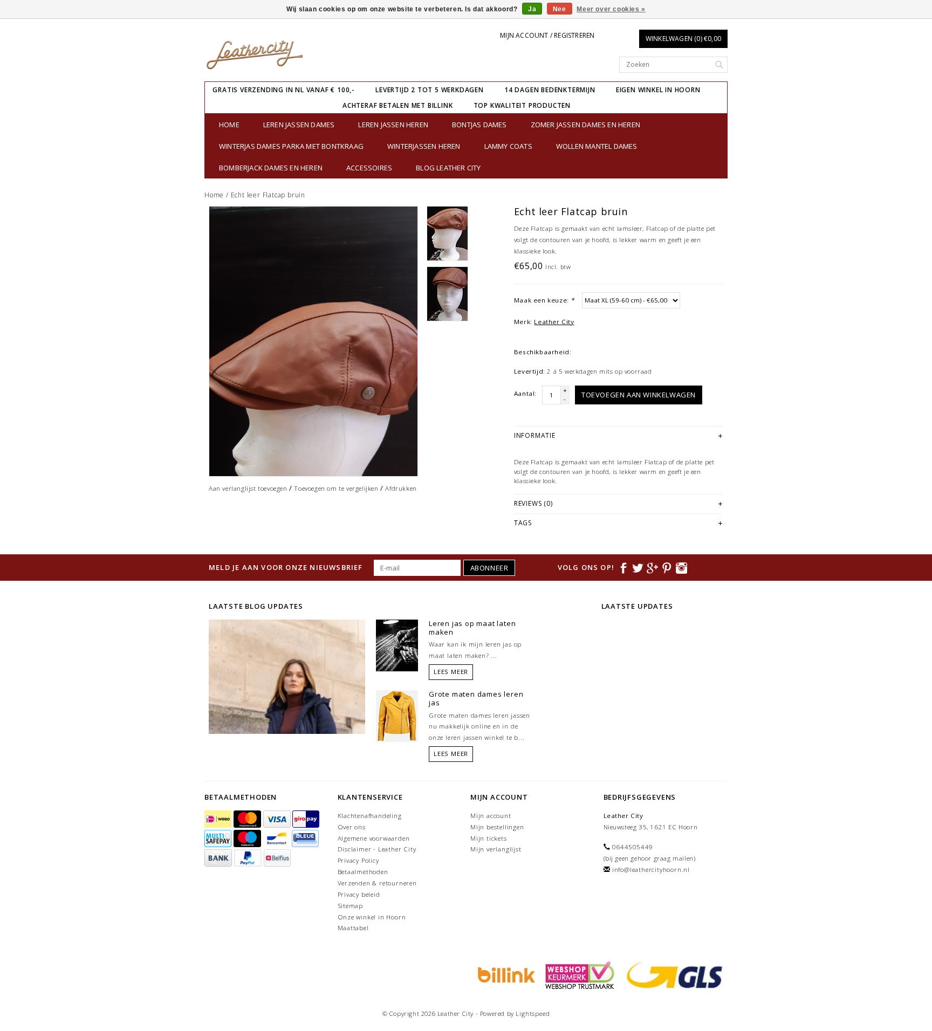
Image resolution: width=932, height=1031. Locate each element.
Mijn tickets (488, 838)
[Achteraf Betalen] (505, 974)
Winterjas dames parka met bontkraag (291, 146)
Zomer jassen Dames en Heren (585, 124)
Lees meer (451, 672)
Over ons (352, 827)
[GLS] (672, 974)
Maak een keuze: (544, 300)
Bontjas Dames (479, 124)
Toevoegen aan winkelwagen (638, 395)
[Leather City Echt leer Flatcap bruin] (313, 341)
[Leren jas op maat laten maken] (397, 644)
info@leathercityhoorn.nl (651, 869)
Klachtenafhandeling (370, 816)
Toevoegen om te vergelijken (336, 488)
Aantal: (525, 393)
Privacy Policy (358, 860)
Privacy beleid (359, 894)
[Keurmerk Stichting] (578, 974)
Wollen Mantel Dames (597, 146)
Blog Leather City (448, 168)
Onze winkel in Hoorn (372, 917)
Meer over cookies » (611, 9)
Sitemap (351, 906)
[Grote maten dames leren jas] (397, 715)
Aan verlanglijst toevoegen (248, 488)
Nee (559, 9)
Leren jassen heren (393, 124)
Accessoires (369, 168)
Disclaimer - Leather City (377, 849)
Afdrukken (400, 488)
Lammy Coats (508, 146)
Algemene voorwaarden (374, 838)
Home (229, 124)
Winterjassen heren (424, 146)
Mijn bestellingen (497, 827)
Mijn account (490, 816)
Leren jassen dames (299, 124)
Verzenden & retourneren (377, 883)
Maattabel (353, 928)
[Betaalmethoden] (219, 819)
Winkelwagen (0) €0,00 (683, 38)
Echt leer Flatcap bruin (268, 195)
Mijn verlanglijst (496, 849)
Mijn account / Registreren (547, 35)
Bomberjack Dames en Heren (271, 168)
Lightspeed (533, 1013)
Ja (532, 9)
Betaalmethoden (363, 872)
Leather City (554, 322)
